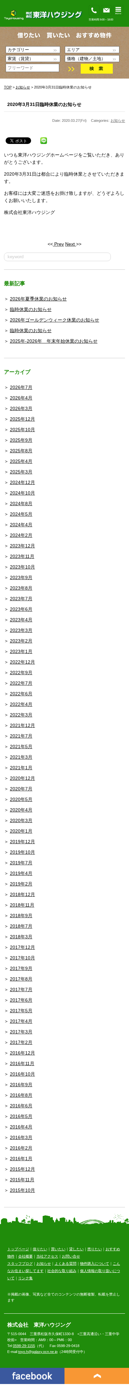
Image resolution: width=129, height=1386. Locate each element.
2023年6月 (21, 609)
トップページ (18, 1249)
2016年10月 (22, 1074)
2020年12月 (22, 778)
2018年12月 (22, 894)
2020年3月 (21, 820)
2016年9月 (21, 1084)
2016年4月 (21, 1126)
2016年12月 (22, 1053)
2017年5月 (21, 1010)
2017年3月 (21, 1031)
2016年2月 (21, 1148)
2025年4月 (21, 461)
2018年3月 (21, 936)
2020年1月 (21, 831)
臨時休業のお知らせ (31, 309)
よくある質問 (65, 1263)
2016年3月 (21, 1137)
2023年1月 (21, 651)
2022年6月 (21, 693)
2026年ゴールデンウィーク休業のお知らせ (54, 320)
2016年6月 (21, 1105)
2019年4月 (21, 873)
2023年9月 (21, 577)
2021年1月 (21, 767)
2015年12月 (22, 1169)
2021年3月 (21, 757)
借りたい (40, 1249)
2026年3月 (21, 408)
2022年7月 (21, 683)
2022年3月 (21, 714)
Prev (58, 244)
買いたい (58, 1249)
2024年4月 (21, 524)
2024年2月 (21, 535)
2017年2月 (21, 1042)
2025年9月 (21, 440)
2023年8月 (21, 588)
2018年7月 (21, 926)
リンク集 (25, 1278)
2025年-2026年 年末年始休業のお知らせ (54, 341)
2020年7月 (21, 788)
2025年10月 (22, 429)
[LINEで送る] (43, 139)
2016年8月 (21, 1095)
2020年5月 (21, 799)
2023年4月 (21, 619)
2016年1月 (21, 1158)
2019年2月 (21, 883)
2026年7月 (21, 387)
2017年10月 (22, 957)
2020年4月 (21, 810)
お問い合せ (71, 1256)
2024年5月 (21, 514)
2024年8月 (21, 503)
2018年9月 (21, 915)
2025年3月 (21, 471)
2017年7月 (21, 989)
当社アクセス (47, 1256)
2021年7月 (21, 736)
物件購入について (94, 1263)
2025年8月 (21, 450)
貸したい (76, 1249)
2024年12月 (22, 482)
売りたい (94, 1249)
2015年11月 (22, 1179)
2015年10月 (22, 1190)
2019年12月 (22, 841)
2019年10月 (22, 852)
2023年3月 (21, 630)
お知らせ (23, 87)
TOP (8, 87)
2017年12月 (22, 947)
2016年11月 (22, 1063)
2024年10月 (22, 493)
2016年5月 (21, 1116)
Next (70, 244)
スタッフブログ (20, 1263)
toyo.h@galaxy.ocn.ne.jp (38, 1352)
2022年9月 (21, 672)
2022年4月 (21, 704)
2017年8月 (21, 979)
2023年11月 (22, 556)
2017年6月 (21, 1000)
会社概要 (25, 1256)
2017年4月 (21, 1021)
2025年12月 (22, 419)
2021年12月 (22, 725)
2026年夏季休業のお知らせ (38, 298)
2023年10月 (22, 567)
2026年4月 (21, 397)
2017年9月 (21, 968)
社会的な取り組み (61, 1271)
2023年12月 (22, 545)
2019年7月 (21, 862)
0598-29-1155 (24, 1346)
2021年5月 (21, 746)
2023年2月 (21, 640)
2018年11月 (22, 905)
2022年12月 (22, 662)
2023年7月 (21, 598)
